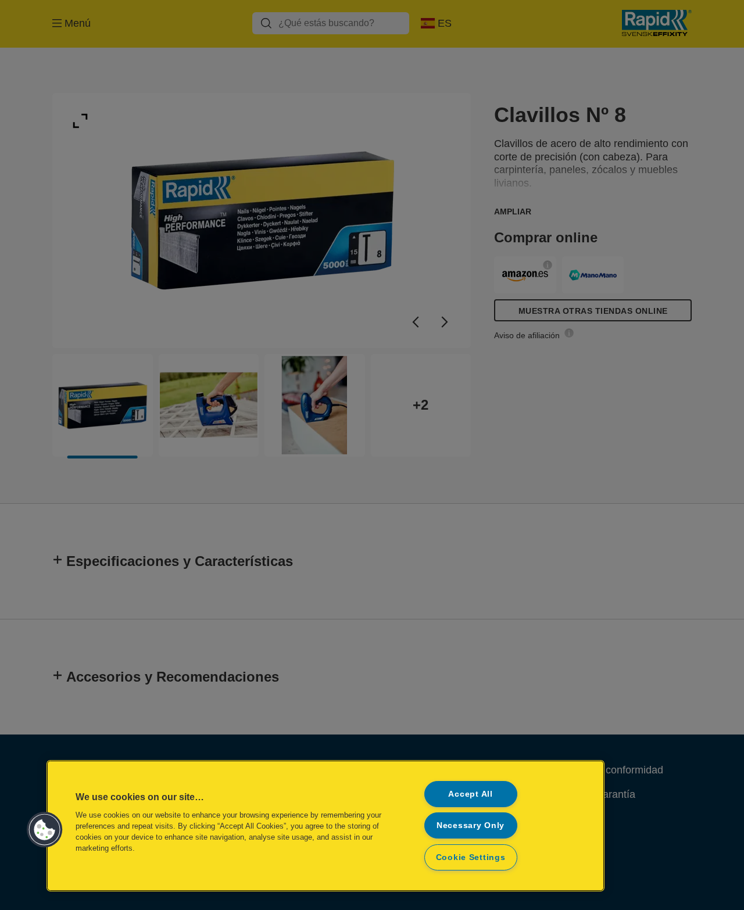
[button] (44, 829)
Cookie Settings (471, 857)
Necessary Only (471, 825)
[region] (325, 825)
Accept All (470, 793)
